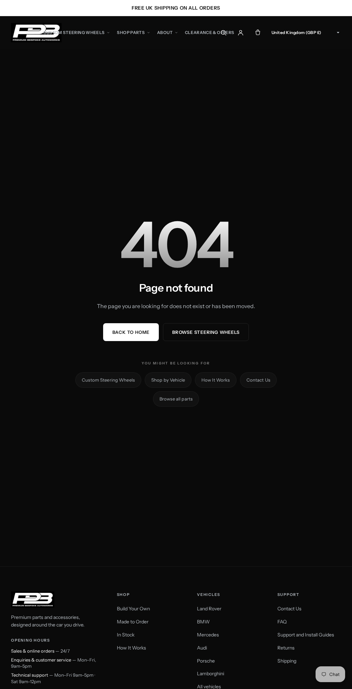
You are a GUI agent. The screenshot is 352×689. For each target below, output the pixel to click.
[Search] (223, 32)
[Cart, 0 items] (257, 32)
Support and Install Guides (305, 635)
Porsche (206, 661)
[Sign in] (240, 32)
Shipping (286, 661)
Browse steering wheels (206, 332)
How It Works (215, 380)
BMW (203, 622)
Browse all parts (176, 399)
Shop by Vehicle (168, 380)
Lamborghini (210, 673)
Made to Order (132, 622)
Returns (286, 648)
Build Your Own (133, 609)
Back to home (131, 332)
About (165, 32)
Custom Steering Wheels (74, 32)
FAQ (282, 622)
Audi (202, 648)
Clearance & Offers (209, 32)
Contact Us (258, 380)
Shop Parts (131, 32)
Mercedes (208, 635)
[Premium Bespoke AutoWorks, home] (36, 32)
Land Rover (209, 609)
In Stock (125, 635)
